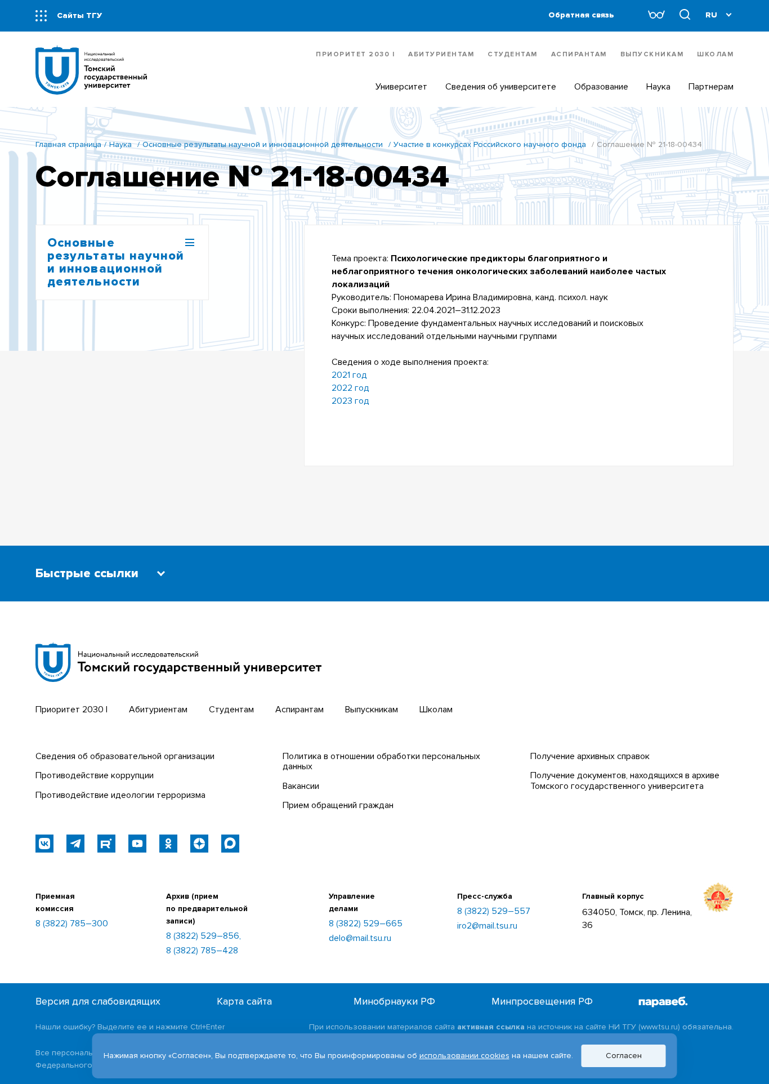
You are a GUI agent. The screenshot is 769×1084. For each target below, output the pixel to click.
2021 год (349, 375)
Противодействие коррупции (94, 775)
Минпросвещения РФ (542, 1001)
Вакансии (301, 786)
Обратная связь (581, 15)
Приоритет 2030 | (355, 54)
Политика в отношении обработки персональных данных (381, 761)
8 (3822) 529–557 (493, 911)
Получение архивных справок (590, 756)
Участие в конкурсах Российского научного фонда (490, 144)
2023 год (350, 401)
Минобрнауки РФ (394, 1001)
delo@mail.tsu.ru (360, 938)
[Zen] (199, 844)
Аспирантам (579, 54)
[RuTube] (106, 844)
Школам (715, 54)
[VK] (44, 844)
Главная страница (68, 144)
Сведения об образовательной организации (124, 756)
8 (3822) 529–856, (203, 936)
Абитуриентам (441, 54)
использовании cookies (464, 1055)
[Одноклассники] (168, 844)
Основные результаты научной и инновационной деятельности (262, 144)
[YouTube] (137, 844)
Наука (120, 144)
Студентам (513, 54)
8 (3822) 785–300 (71, 923)
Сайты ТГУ (79, 15)
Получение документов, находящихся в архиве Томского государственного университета (624, 780)
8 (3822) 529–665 (366, 923)
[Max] (230, 844)
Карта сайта (244, 1001)
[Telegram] (75, 844)
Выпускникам (652, 54)
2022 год (350, 388)
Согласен (624, 1055)
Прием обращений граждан (338, 805)
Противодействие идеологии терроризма (120, 795)
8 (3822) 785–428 (202, 950)
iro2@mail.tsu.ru (487, 926)
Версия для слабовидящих (97, 1001)
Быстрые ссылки (86, 573)
